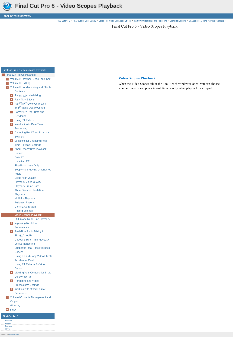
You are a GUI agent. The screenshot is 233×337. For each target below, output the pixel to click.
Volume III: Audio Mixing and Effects (115, 21)
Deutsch (8, 320)
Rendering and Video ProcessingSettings (27, 282)
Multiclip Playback (25, 198)
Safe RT (19, 157)
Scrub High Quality (25, 178)
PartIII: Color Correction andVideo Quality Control (30, 105)
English (8, 323)
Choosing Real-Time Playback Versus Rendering (32, 241)
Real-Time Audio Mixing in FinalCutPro (29, 233)
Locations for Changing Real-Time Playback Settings (31, 142)
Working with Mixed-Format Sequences (30, 291)
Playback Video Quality (28, 182)
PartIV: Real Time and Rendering (150, 21)
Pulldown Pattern (24, 202)
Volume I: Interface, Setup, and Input (30, 79)
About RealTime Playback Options (30, 151)
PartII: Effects (24, 99)
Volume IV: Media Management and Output (30, 299)
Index (13, 309)
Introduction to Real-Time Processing (29, 126)
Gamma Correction (25, 206)
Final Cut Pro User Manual (17, 16)
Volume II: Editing (20, 83)
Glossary (15, 305)
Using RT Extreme (178, 21)
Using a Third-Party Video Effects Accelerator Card (33, 258)
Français (8, 326)
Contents (20, 91)
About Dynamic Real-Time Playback (29, 192)
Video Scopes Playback (28, 215)
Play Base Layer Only (27, 165)
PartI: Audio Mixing (28, 95)
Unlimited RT (22, 161)
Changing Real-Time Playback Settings (206, 21)
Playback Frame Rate (27, 186)
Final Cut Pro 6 (7, 6)
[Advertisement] (82, 45)
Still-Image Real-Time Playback (32, 219)
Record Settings (24, 210)
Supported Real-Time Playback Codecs (32, 250)
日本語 (7, 329)
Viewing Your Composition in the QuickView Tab (33, 274)
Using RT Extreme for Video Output (30, 266)
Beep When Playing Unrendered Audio (33, 171)
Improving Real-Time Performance (26, 225)
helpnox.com (14, 334)
